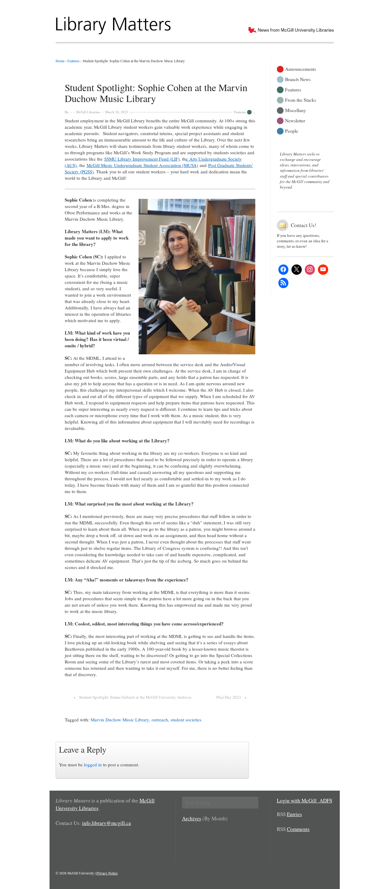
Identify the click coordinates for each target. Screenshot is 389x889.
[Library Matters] (114, 23)
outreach (160, 720)
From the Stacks (300, 99)
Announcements (300, 68)
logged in (93, 764)
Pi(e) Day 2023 (228, 697)
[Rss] (283, 283)
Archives (191, 818)
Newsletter (295, 120)
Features (240, 112)
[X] (296, 269)
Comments (298, 829)
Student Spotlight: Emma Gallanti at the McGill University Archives (135, 697)
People (291, 130)
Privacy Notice (107, 872)
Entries (294, 814)
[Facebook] (283, 269)
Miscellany (295, 109)
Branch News (298, 78)
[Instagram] (310, 269)
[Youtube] (323, 269)
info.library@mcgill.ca (106, 822)
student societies (185, 720)
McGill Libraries (87, 112)
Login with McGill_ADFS (304, 800)
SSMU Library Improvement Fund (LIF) (142, 159)
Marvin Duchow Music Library (120, 720)
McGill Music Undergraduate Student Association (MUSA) (142, 165)
